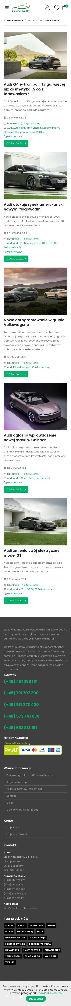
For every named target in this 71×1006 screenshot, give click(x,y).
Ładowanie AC (52, 127)
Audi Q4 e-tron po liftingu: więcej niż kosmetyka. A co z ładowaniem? (34, 89)
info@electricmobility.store (20, 908)
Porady (36, 123)
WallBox (40, 132)
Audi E (16, 478)
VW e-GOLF (50, 956)
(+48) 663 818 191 (20, 727)
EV (20, 247)
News (36, 238)
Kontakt (11, 796)
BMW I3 (51, 925)
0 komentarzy (15, 136)
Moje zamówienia (17, 834)
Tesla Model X (32, 956)
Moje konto (13, 827)
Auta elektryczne (22, 127)
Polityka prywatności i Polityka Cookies (30, 775)
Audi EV (17, 243)
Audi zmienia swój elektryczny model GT (31, 553)
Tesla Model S (13, 956)
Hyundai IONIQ (25, 931)
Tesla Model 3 (52, 950)
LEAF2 (40, 931)
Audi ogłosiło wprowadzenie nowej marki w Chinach (30, 438)
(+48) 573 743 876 (21, 716)
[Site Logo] (21, 7)
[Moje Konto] (47, 7)
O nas (10, 803)
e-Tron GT (39, 243)
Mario (16, 123)
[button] (7, 7)
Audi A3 (9, 925)
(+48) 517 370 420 (21, 704)
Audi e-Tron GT (21, 589)
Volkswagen (23, 367)
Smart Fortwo (31, 950)
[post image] (35, 55)
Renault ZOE (12, 950)
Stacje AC (9, 132)
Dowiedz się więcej (50, 993)
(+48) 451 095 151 (20, 681)
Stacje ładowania (25, 132)
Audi (9, 127)
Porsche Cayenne (15, 944)
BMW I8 (9, 931)
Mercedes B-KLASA (15, 937)
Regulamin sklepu (17, 782)
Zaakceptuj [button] (36, 999)
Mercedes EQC (37, 937)
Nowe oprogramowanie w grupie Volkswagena (34, 322)
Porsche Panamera (40, 944)
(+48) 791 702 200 (21, 693)
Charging (38, 127)
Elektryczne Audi (38, 478)
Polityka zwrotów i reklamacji (24, 789)
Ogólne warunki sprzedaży (22, 809)
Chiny (24, 478)
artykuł (28, 123)
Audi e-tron (36, 925)
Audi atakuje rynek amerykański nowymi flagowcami (34, 207)
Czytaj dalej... (15, 143)
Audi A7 (21, 925)
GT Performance (43, 589)
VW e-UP (9, 962)
